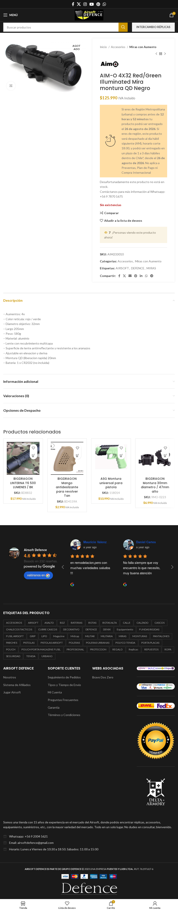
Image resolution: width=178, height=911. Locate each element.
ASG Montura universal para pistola (110, 482)
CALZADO (142, 622)
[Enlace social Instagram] (85, 4)
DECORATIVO (71, 629)
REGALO (117, 649)
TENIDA (30, 656)
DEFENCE (137, 268)
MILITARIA (107, 636)
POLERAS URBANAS (97, 642)
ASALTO (49, 622)
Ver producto (33, 455)
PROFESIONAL (75, 649)
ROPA (168, 649)
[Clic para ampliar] (11, 86)
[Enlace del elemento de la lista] (89, 836)
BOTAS (92, 622)
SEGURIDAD (13, 656)
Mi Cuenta (55, 692)
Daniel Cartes (93, 542)
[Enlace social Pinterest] (98, 4)
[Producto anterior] (156, 54)
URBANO (47, 656)
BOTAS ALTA (109, 622)
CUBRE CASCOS (47, 629)
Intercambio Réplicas (153, 27)
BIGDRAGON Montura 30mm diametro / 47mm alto (155, 485)
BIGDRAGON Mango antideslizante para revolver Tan (67, 487)
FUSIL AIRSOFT (15, 636)
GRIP (32, 636)
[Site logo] (89, 15)
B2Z (62, 622)
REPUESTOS (151, 649)
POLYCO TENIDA (125, 642)
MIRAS (151, 268)
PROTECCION (98, 649)
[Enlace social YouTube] (91, 4)
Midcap (75, 636)
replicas (133, 649)
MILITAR (90, 636)
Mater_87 (143, 542)
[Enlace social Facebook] (73, 4)
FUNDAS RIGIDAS (149, 629)
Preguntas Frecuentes (63, 700)
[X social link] (79, 4)
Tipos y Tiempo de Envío (64, 685)
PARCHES (11, 642)
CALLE (126, 622)
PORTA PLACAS (150, 642)
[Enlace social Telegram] (152, 276)
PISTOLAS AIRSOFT (52, 642)
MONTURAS (139, 636)
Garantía (53, 707)
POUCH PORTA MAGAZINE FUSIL (41, 649)
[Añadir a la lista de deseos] (33, 448)
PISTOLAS (29, 642)
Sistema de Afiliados (17, 685)
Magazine (58, 636)
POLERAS (74, 642)
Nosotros (9, 677)
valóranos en (36, 575)
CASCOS (160, 622)
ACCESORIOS (14, 622)
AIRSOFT (122, 268)
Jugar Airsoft (12, 692)
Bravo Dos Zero (102, 677)
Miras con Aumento (142, 47)
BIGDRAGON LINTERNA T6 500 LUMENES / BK (23, 482)
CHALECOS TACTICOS (19, 629)
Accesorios (118, 47)
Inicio (103, 47)
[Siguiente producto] (165, 54)
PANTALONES (161, 636)
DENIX (107, 629)
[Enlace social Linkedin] (141, 276)
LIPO (44, 636)
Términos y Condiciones (64, 715)
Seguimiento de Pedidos (64, 677)
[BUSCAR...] (123, 27)
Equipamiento (125, 629)
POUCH (10, 649)
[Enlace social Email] (130, 276)
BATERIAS (76, 622)
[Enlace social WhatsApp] (104, 4)
